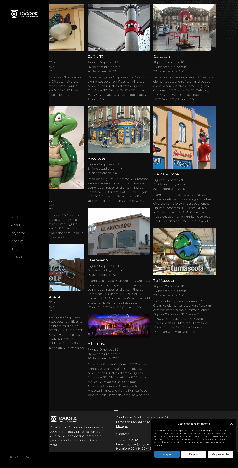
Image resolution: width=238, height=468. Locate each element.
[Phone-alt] (27, 457)
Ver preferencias (220, 454)
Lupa (48, 27)
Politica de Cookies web (175, 462)
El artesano (98, 260)
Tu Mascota (163, 280)
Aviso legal (219, 462)
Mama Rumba (166, 174)
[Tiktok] (16, 457)
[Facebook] (11, 457)
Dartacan (161, 56)
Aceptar (167, 454)
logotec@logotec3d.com (143, 444)
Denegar (193, 454)
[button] (231, 423)
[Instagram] (22, 457)
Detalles (57, 27)
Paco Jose (96, 158)
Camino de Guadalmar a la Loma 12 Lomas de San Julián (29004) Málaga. (142, 422)
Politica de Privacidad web (200, 462)
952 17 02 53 (130, 440)
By (104, 67)
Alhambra (96, 344)
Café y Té (95, 56)
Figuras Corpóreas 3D (103, 62)
